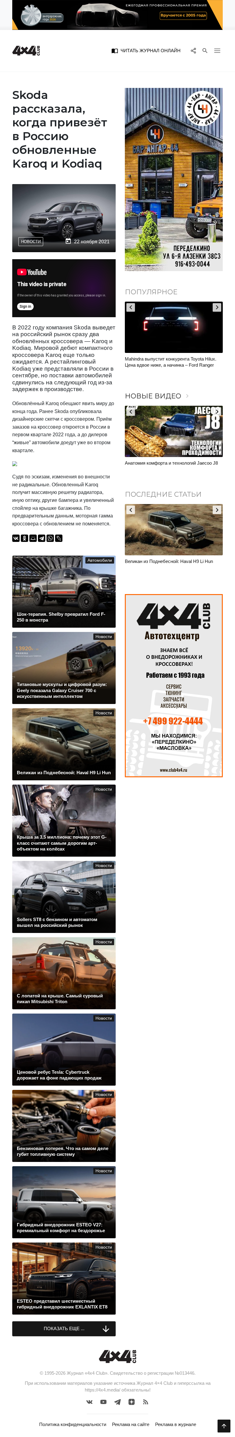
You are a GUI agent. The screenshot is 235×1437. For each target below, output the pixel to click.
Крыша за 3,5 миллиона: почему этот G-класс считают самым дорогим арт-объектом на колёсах (173, 364)
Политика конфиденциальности (72, 1424)
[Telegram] (41, 538)
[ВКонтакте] (16, 538)
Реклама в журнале (175, 1424)
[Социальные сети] (193, 50)
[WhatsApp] (50, 538)
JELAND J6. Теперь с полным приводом (167, 463)
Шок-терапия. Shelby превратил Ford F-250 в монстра (171, 564)
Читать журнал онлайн (146, 50)
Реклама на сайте (130, 1424)
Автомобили (100, 560)
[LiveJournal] (58, 538)
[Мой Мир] (33, 538)
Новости (31, 241)
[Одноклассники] (24, 538)
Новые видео (158, 396)
